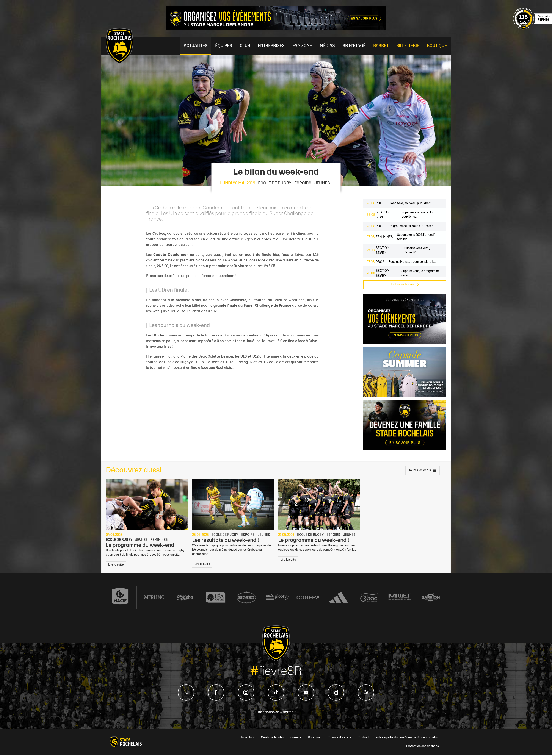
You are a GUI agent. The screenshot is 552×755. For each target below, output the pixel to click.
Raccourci (314, 737)
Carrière (295, 737)
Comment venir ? (339, 737)
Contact (363, 737)
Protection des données (422, 746)
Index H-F (247, 737)
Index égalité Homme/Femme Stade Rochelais (407, 737)
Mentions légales (272, 737)
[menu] (195, 46)
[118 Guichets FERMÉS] (532, 29)
